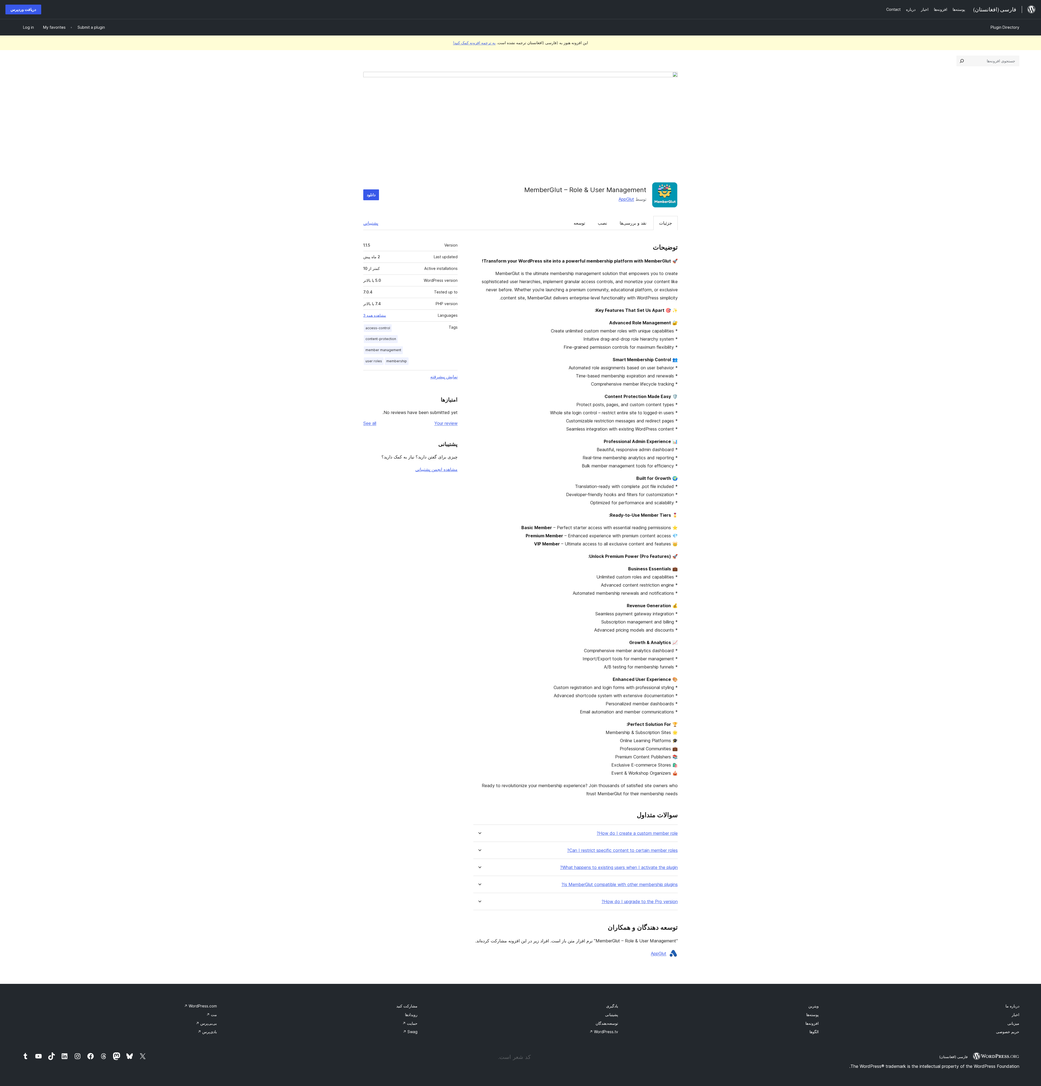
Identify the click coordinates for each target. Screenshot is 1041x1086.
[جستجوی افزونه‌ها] (961, 61)
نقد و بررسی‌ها (633, 223)
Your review (446, 423)
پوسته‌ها (812, 1014)
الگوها (814, 1031)
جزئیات (665, 223)
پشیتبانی (611, 1014)
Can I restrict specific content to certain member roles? (622, 850)
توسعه (579, 223)
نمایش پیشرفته (444, 376)
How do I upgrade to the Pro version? (640, 901)
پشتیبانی (370, 223)
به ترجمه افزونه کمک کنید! (474, 42)
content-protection (380, 339)
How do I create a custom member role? (637, 833)
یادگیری (612, 1006)
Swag (410, 1031)
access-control (377, 328)
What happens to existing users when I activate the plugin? (619, 867)
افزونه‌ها (812, 1023)
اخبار (1015, 1014)
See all (369, 423)
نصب (602, 223)
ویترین (813, 1006)
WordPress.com (200, 1006)
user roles (373, 361)
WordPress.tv (603, 1031)
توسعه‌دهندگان (607, 1023)
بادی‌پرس (207, 1031)
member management (383, 350)
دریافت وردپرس (23, 9)
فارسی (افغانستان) (953, 1057)
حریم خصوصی (1007, 1031)
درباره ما (1012, 1006)
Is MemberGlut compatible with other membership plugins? (619, 884)
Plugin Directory (1005, 27)
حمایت (409, 1023)
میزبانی (1013, 1023)
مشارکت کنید (406, 1006)
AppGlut (626, 199)
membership (396, 361)
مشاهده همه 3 (374, 315)
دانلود (371, 194)
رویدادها (411, 1014)
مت (211, 1014)
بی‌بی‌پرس (206, 1023)
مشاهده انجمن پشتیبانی (436, 469)
